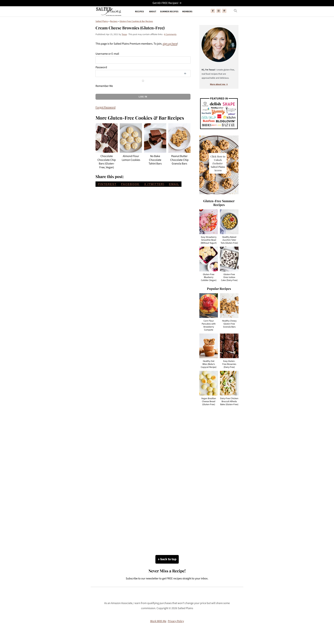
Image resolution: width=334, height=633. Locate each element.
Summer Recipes (169, 11)
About (152, 11)
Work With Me (158, 621)
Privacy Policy (176, 621)
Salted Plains (102, 21)
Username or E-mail (107, 54)
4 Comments (170, 34)
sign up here (170, 44)
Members (187, 11)
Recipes (139, 11)
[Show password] (185, 73)
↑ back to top (167, 559)
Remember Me (104, 86)
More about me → (219, 84)
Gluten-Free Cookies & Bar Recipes (136, 21)
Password (101, 67)
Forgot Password (105, 107)
